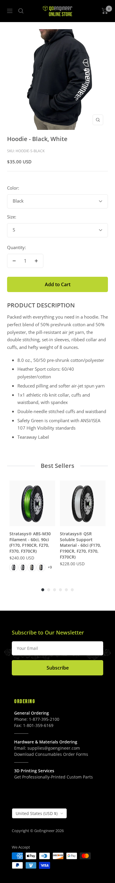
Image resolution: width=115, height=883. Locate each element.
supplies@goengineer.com (53, 748)
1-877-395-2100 (44, 719)
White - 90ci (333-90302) (23, 567)
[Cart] (105, 11)
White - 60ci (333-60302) (13, 567)
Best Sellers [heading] (57, 466)
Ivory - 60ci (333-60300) (32, 567)
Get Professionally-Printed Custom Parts (53, 777)
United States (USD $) (37, 813)
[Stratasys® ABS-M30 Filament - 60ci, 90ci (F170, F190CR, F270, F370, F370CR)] (32, 503)
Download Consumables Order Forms (51, 754)
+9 (50, 567)
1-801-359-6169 (38, 725)
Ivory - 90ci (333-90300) (41, 567)
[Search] (21, 11)
